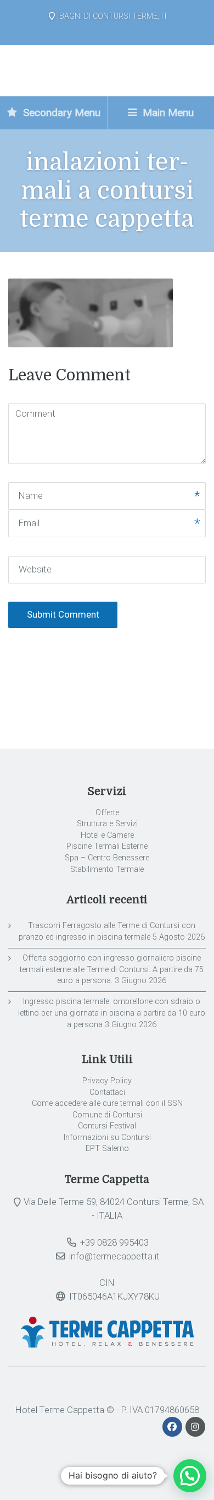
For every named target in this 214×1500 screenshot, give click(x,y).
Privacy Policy (107, 1081)
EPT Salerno (107, 1148)
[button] (189, 1475)
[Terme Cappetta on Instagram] (195, 1426)
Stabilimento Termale (107, 869)
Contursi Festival (107, 1126)
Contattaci (107, 1092)
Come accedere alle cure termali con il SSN (107, 1103)
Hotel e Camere (107, 835)
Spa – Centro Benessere (107, 858)
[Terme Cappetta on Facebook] (173, 1426)
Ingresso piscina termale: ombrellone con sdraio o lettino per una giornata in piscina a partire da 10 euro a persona (111, 1013)
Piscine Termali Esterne (107, 846)
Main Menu (167, 112)
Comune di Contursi (107, 1115)
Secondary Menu (60, 112)
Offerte (107, 812)
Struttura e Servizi (107, 823)
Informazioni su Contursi (107, 1137)
